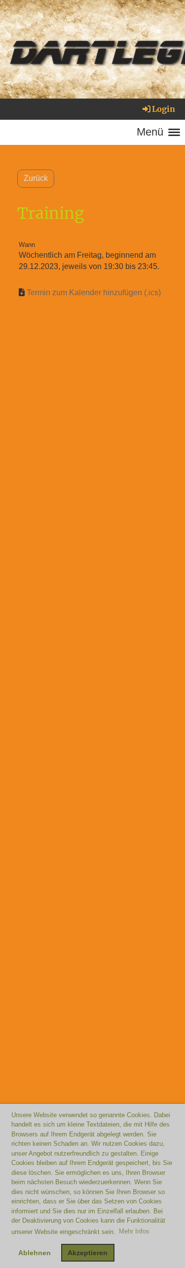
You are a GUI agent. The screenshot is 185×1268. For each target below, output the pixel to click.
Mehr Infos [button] (134, 1231)
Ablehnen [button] (34, 1253)
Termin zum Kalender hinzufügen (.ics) (94, 292)
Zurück (36, 178)
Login (163, 109)
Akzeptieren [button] (88, 1253)
